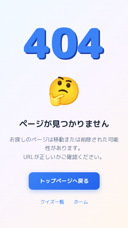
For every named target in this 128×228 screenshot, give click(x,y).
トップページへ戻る (64, 181)
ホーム (81, 202)
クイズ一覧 (52, 202)
